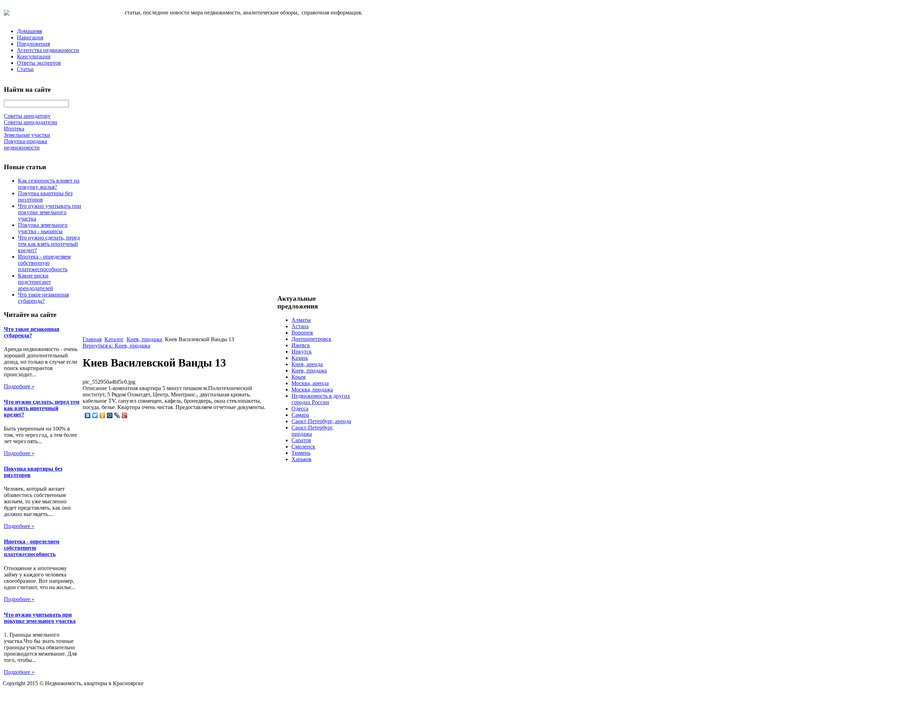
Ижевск (300, 345)
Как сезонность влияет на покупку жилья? (48, 184)
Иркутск (301, 352)
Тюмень (300, 453)
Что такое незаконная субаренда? (43, 298)
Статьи (25, 69)
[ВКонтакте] (87, 415)
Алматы (301, 320)
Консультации (34, 56)
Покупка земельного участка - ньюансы (43, 228)
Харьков (301, 459)
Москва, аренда (310, 383)
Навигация (30, 37)
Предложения (33, 44)
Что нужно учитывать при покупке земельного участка (49, 212)
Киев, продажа (144, 339)
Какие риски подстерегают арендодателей (35, 282)
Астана (300, 326)
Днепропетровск (311, 339)
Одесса (299, 409)
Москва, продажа (312, 390)
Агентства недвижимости (48, 50)
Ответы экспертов (39, 63)
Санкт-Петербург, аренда (321, 421)
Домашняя (29, 31)
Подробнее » (19, 386)
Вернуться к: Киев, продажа (116, 346)
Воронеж (302, 333)
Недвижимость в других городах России (320, 399)
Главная (92, 339)
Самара (300, 415)
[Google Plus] (124, 415)
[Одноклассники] (102, 415)
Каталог (114, 339)
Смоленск (303, 447)
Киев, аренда (307, 364)
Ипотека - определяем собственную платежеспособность (44, 263)
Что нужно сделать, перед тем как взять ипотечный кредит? (49, 244)
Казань (299, 358)
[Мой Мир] (110, 415)
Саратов (301, 440)
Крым (298, 377)
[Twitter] (95, 415)
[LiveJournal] (117, 415)
